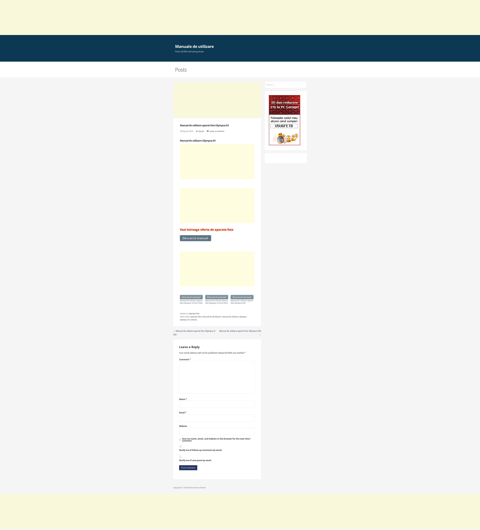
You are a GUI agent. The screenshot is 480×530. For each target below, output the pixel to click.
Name (183, 399)
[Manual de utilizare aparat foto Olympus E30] (242, 297)
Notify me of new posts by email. (195, 460)
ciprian (201, 131)
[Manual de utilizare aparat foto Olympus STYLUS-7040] (191, 297)
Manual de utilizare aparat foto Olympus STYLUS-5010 (216, 301)
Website (183, 426)
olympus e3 (185, 319)
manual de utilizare (230, 316)
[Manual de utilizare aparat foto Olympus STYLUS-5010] (216, 297)
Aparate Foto (194, 313)
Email (182, 412)
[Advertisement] (75, 17)
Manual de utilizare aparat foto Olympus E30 (242, 301)
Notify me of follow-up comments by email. (200, 450)
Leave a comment (217, 131)
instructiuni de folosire (211, 316)
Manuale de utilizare (194, 46)
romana (193, 319)
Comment (185, 359)
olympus (242, 316)
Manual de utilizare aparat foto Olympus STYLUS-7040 (191, 301)
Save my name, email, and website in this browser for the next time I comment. (216, 440)
